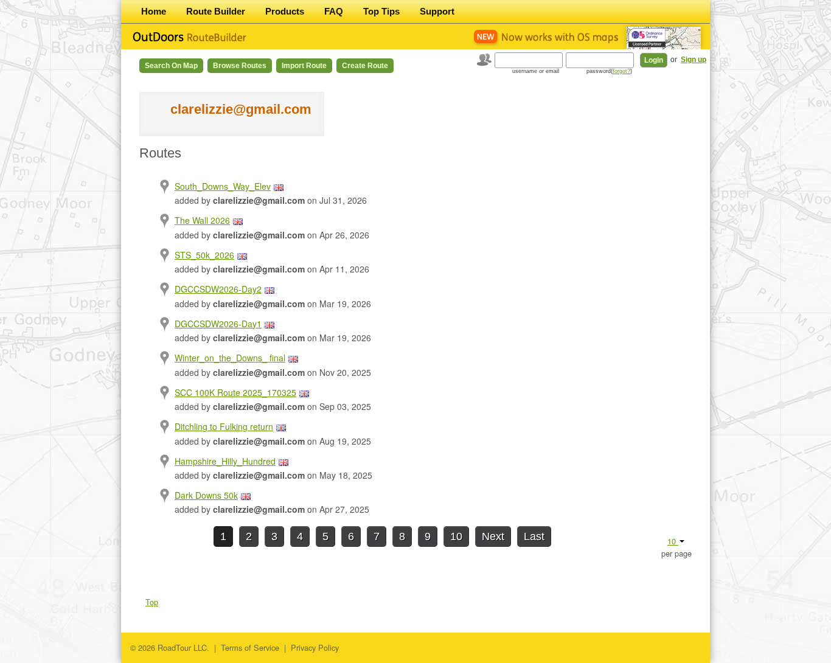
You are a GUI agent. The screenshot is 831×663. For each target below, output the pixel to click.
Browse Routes (239, 65)
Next (493, 536)
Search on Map (171, 65)
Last (534, 536)
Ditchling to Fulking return (224, 426)
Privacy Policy (315, 647)
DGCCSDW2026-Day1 (218, 324)
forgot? (621, 71)
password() (609, 71)
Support (437, 11)
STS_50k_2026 (204, 255)
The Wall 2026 (202, 220)
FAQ (333, 11)
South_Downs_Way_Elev (223, 186)
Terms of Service (250, 647)
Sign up (693, 59)
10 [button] (672, 541)
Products (284, 11)
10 (456, 536)
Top (151, 602)
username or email (535, 71)
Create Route (365, 65)
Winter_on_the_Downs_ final (230, 358)
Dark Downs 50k (206, 495)
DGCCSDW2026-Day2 (218, 289)
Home (153, 11)
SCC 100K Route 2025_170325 (235, 392)
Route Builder (215, 11)
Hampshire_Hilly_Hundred (225, 461)
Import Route (304, 65)
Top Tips (381, 11)
